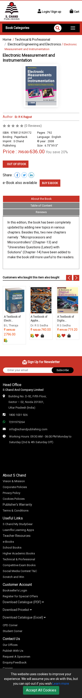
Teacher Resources (17, 535)
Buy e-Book (50, 183)
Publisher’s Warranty (17, 504)
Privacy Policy (11, 493)
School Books (12, 547)
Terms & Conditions (15, 510)
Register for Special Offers (20, 596)
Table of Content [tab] (41, 205)
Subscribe (62, 370)
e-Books (8, 541)
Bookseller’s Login (15, 590)
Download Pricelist (16, 610)
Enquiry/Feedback (15, 662)
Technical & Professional (32, 39)
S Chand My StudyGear (18, 524)
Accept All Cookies (41, 690)
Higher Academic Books (19, 553)
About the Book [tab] (41, 198)
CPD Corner (10, 625)
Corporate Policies (15, 487)
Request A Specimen (16, 656)
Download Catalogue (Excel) (23, 617)
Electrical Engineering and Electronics (34, 44)
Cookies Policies (14, 498)
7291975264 (17, 422)
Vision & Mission (14, 481)
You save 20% (57, 152)
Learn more (60, 683)
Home (7, 39)
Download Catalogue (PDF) (22, 602)
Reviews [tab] (41, 212)
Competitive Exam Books (19, 565)
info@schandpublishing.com (28, 429)
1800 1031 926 (18, 414)
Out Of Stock (16, 164)
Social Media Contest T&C (20, 571)
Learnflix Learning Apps (18, 530)
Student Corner (12, 631)
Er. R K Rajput (23, 117)
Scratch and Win (13, 577)
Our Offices (10, 645)
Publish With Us (13, 650)
